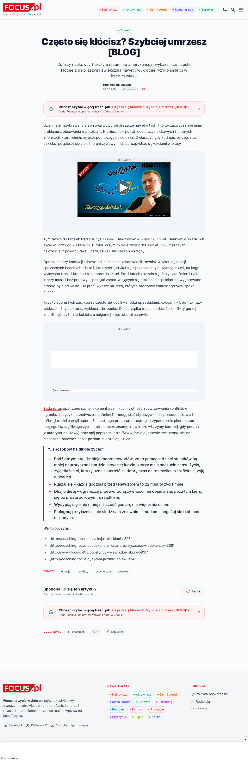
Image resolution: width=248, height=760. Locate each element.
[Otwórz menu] (241, 9)
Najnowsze (109, 9)
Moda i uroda (184, 9)
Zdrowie (207, 9)
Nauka (156, 717)
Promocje (157, 709)
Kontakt (202, 709)
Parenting (165, 702)
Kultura (137, 709)
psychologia (103, 571)
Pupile (138, 717)
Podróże (118, 709)
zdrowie (123, 571)
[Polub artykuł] (143, 89)
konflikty (83, 571)
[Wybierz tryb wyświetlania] (225, 9)
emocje (65, 571)
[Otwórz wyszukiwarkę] (233, 9)
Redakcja (203, 701)
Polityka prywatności (212, 694)
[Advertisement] (124, 359)
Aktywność (133, 9)
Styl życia (119, 717)
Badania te (52, 408)
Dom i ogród (158, 9)
